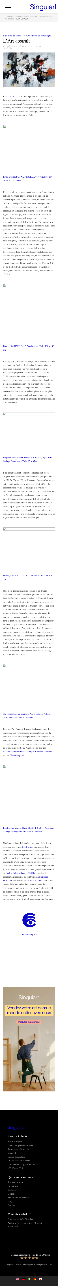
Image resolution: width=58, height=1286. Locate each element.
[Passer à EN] (17, 1279)
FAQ (10, 1201)
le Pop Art (31, 751)
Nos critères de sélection (18, 1197)
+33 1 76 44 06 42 (16, 1168)
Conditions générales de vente (20, 1145)
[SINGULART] (43, 7)
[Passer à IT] (29, 1279)
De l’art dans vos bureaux (19, 1161)
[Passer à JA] (41, 1279)
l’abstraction (27, 847)
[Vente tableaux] (29, 1128)
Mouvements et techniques (38, 36)
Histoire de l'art (31, 16)
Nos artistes (13, 1186)
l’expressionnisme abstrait (14, 751)
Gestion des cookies (16, 1157)
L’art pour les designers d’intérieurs (23, 1164)
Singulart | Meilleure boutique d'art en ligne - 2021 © (29, 1264)
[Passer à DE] (23, 1279)
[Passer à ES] (35, 1279)
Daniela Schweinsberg (15, 873)
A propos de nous (15, 1182)
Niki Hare (32, 873)
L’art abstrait (8, 96)
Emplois (11, 1205)
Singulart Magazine (13, 16)
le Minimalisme (44, 751)
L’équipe (11, 1194)
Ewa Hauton (35, 880)
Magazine (12, 1190)
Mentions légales (15, 1141)
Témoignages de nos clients (19, 1149)
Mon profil (12, 1153)
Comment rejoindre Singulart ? (21, 1219)
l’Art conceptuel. (16, 755)
